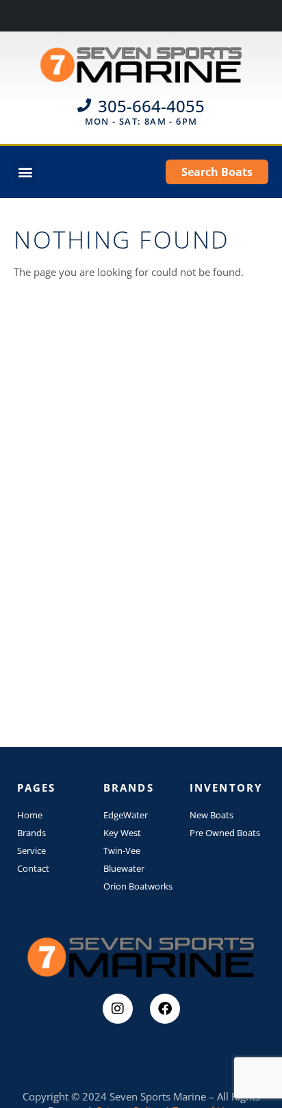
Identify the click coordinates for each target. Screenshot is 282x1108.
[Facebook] (165, 1009)
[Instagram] (118, 1009)
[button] (25, 171)
